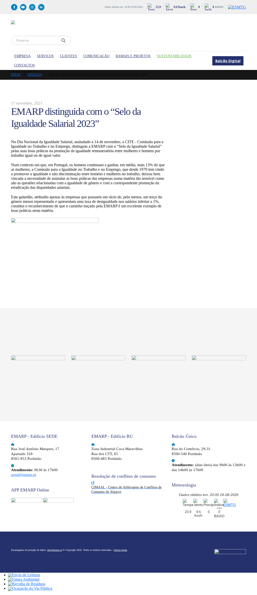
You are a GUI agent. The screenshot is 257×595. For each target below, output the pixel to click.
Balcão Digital (227, 60)
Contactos (24, 65)
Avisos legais (120, 550)
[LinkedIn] (41, 7)
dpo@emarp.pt (54, 550)
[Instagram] (32, 7)
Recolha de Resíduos (28, 584)
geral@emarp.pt (23, 475)
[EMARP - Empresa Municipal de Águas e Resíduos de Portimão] (99, 28)
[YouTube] (23, 7)
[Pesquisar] (63, 40)
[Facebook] (14, 7)
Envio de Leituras (26, 575)
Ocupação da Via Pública (32, 588)
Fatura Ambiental (25, 579)
